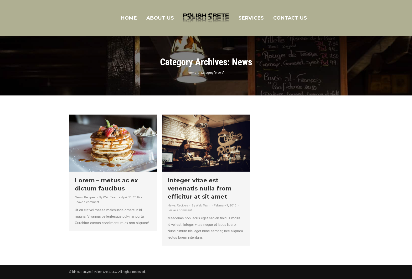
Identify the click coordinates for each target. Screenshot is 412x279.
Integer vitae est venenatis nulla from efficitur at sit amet (200, 188)
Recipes (89, 197)
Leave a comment (87, 202)
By (108, 197)
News (79, 197)
